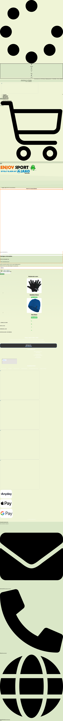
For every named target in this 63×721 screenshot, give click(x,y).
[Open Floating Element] (0, 720)
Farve (2, 270)
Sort (8, 259)
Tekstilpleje (10, 368)
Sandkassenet (5, 95)
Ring (31, 73)
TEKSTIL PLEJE (2, 325)
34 (2, 261)
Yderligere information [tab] (5, 254)
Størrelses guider (3, 368)
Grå (3, 259)
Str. (1, 271)
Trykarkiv (5, 94)
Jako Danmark (28, 346)
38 (5, 261)
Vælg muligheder (34, 297)
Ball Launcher (5, 96)
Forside (31, 66)
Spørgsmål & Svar (16, 368)
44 (8, 261)
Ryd (10, 271)
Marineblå (5, 259)
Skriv (31, 69)
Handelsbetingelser (24, 368)
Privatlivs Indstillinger (43, 368)
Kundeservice (5, 98)
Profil (5, 187)
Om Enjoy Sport (6, 97)
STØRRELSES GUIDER (4, 322)
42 (7, 261)
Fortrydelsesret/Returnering (33, 368)
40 (6, 261)
